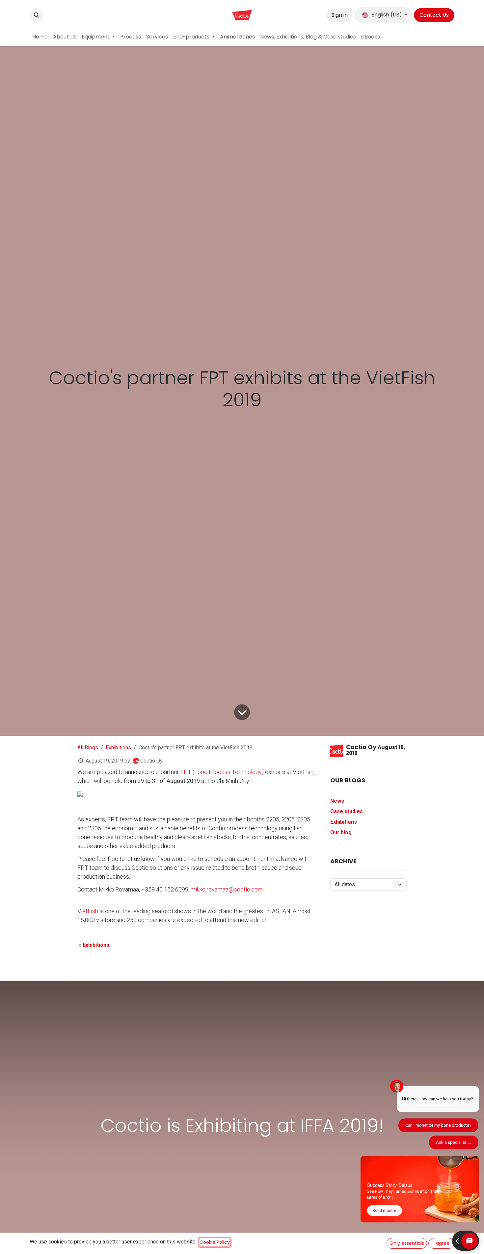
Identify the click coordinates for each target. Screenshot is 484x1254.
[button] (36, 15)
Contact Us (434, 15)
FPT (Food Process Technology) (222, 771)
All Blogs (87, 747)
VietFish (87, 911)
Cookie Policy (215, 1242)
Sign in (340, 15)
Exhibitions (118, 747)
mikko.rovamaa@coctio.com (227, 889)
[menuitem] (40, 36)
